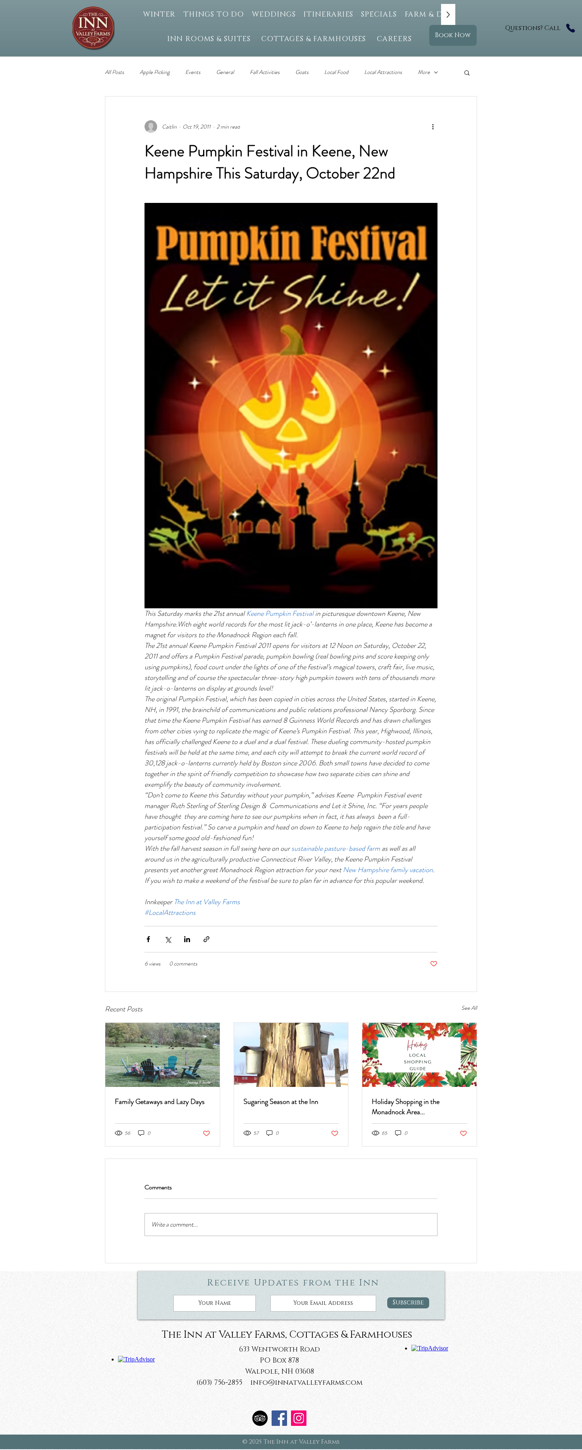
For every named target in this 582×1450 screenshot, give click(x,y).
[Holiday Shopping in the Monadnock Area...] (419, 1055)
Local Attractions (383, 72)
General (225, 72)
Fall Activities (265, 72)
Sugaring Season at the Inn (280, 1101)
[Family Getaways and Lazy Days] (162, 1055)
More (424, 72)
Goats (301, 72)
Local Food (336, 72)
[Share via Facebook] (148, 939)
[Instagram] (298, 1418)
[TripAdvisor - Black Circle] (260, 1418)
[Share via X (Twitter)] (167, 939)
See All (469, 1008)
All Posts (114, 72)
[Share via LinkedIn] (187, 939)
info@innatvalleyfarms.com (306, 1383)
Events (192, 72)
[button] (467, 72)
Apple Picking (154, 72)
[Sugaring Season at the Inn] (291, 1055)
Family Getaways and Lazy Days (160, 1101)
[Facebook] (279, 1418)
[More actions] (432, 126)
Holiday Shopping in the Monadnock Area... (405, 1106)
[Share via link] (206, 939)
